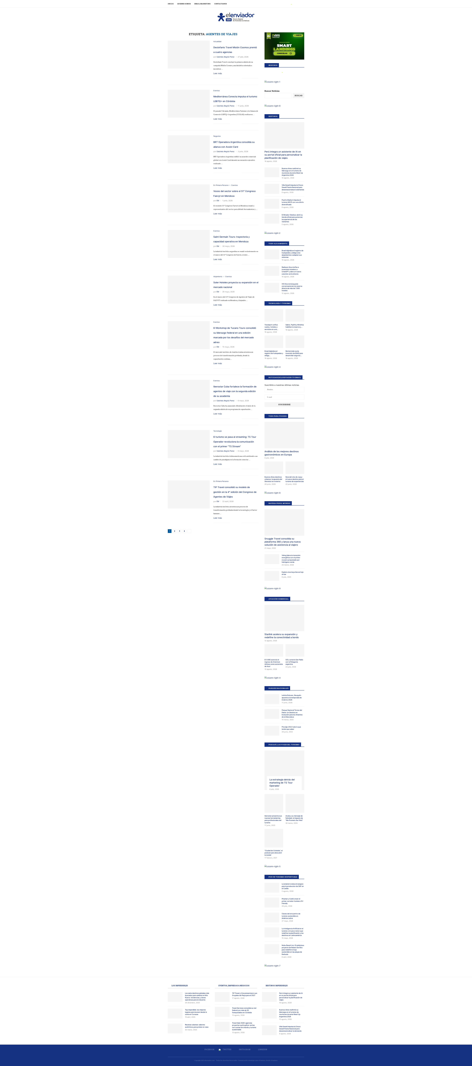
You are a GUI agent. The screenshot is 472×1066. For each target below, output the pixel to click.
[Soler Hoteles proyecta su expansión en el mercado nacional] (189, 290)
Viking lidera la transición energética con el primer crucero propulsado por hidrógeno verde (291, 558)
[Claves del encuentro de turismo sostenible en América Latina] (272, 917)
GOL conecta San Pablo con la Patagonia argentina (294, 662)
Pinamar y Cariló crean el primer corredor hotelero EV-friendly (293, 901)
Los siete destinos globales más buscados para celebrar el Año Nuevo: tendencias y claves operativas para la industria (197, 996)
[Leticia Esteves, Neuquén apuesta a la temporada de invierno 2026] (272, 699)
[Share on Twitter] (234, 78)
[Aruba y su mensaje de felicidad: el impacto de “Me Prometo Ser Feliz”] (295, 803)
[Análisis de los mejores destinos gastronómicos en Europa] (284, 435)
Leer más (217, 73)
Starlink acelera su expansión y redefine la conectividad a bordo (282, 636)
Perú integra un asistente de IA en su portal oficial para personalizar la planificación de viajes (283, 154)
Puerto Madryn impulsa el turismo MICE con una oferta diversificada (292, 202)
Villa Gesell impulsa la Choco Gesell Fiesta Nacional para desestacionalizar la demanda (293, 187)
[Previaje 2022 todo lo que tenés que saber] (272, 731)
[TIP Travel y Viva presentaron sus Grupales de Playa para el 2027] (222, 997)
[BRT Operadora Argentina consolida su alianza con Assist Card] (189, 149)
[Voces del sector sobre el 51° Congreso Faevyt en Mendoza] (189, 198)
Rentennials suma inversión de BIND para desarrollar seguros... (294, 353)
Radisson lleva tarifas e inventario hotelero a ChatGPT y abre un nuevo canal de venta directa (291, 270)
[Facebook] (288, 3)
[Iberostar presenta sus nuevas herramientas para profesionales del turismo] (274, 803)
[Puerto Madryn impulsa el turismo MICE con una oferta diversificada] (272, 204)
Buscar (298, 95)
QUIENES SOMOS (184, 4)
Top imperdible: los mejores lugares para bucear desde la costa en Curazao (196, 1012)
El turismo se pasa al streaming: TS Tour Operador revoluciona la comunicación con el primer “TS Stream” (234, 442)
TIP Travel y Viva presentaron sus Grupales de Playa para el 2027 (244, 994)
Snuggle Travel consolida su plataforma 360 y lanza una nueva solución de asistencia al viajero (283, 541)
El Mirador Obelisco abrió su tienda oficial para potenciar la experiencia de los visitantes (292, 218)
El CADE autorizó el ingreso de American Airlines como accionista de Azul (274, 663)
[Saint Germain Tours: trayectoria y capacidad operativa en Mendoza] (189, 244)
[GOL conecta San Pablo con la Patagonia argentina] (295, 650)
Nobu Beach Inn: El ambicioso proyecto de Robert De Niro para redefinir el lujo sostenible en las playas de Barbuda (293, 949)
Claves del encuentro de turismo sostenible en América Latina (291, 916)
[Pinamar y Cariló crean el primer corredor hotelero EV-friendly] (272, 903)
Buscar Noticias (272, 91)
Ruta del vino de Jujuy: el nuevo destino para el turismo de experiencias (295, 479)
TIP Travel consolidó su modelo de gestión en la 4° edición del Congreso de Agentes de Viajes (235, 492)
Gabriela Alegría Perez (225, 57)
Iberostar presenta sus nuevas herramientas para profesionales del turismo (273, 819)
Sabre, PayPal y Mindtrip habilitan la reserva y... (295, 326)
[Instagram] (294, 3)
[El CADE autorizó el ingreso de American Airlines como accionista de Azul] (274, 650)
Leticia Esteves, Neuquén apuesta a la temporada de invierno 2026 (292, 697)
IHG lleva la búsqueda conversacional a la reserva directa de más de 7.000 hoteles (292, 287)
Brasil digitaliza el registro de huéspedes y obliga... (274, 353)
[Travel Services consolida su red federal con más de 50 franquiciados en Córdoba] (222, 1012)
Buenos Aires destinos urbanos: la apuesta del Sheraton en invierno (273, 479)
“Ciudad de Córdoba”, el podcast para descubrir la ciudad (274, 853)
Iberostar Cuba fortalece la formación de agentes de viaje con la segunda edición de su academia (235, 391)
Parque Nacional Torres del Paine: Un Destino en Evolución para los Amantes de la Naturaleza (292, 713)
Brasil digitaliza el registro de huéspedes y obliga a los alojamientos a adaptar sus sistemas (292, 254)
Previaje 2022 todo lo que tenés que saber (291, 728)
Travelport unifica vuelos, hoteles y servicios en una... (271, 327)
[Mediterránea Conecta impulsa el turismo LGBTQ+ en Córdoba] (189, 104)
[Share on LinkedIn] (237, 78)
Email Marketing (202, 4)
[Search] (303, 3)
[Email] (299, 3)
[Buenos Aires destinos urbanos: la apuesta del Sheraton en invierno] (274, 467)
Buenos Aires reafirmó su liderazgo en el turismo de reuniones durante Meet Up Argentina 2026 (292, 171)
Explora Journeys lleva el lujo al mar (292, 573)
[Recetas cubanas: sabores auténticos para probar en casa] (175, 1028)
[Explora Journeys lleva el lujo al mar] (272, 576)
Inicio (171, 4)
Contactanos (220, 4)
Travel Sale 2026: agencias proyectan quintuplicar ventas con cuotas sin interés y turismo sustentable (244, 1026)
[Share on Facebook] (232, 78)
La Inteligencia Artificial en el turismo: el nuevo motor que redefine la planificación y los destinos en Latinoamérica (292, 932)
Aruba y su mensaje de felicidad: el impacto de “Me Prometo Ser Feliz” (294, 818)
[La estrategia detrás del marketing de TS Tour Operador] (284, 770)
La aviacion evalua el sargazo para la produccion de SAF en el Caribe (293, 886)
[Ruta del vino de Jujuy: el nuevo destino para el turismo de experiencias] (295, 467)
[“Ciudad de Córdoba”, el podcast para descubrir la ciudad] (274, 838)
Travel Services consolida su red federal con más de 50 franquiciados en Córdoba (244, 1010)
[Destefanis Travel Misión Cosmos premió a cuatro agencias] (189, 55)
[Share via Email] (239, 78)
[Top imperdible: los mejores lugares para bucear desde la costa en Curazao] (175, 1014)
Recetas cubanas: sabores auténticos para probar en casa (196, 1026)
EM (218, 200)
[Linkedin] (297, 3)
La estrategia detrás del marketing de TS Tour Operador (282, 782)
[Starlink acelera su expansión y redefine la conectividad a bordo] (284, 618)
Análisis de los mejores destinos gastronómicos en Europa (282, 453)
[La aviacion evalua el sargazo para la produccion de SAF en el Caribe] (272, 888)
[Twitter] (291, 3)
